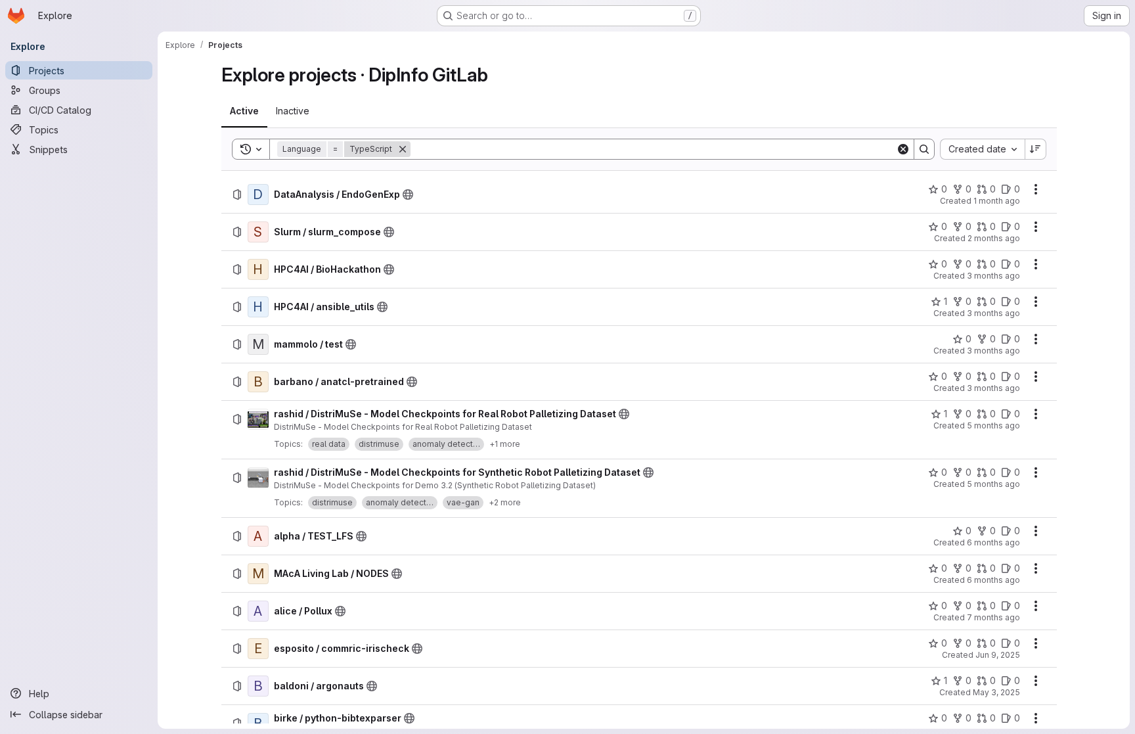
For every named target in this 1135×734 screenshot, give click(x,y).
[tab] (244, 111)
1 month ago (996, 201)
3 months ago (993, 276)
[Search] (924, 149)
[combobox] (982, 149)
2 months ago (994, 238)
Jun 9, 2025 (997, 655)
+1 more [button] (504, 444)
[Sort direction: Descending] (1035, 149)
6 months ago (993, 542)
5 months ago (993, 425)
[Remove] (403, 149)
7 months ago (993, 617)
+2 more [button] (505, 502)
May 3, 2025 (996, 692)
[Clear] (903, 149)
